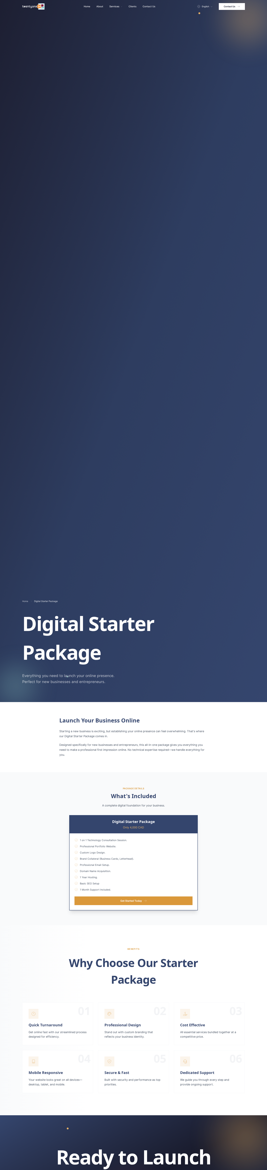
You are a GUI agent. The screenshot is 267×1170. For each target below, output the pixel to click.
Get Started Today (131, 900)
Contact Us (149, 6)
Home (87, 6)
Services (114, 6)
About (99, 6)
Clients (132, 6)
